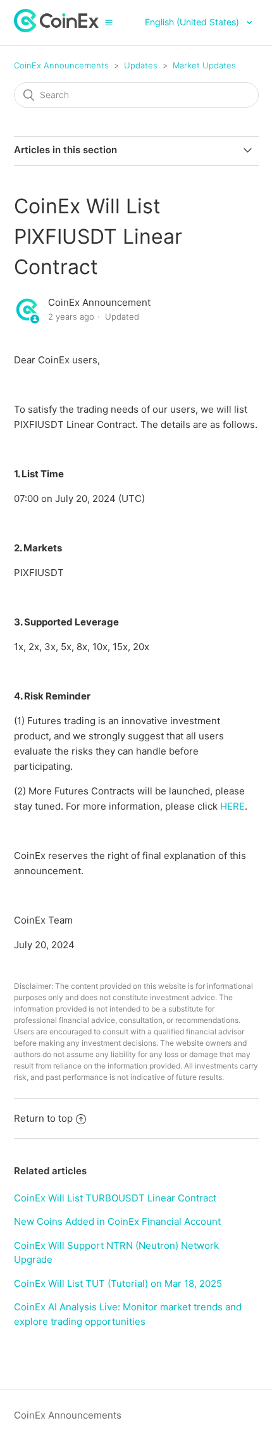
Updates (141, 65)
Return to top (43, 1118)
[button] (109, 22)
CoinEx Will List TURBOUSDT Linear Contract (115, 1198)
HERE (232, 806)
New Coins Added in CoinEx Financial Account (117, 1221)
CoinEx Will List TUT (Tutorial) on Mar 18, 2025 (118, 1283)
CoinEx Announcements (61, 65)
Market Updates (204, 65)
